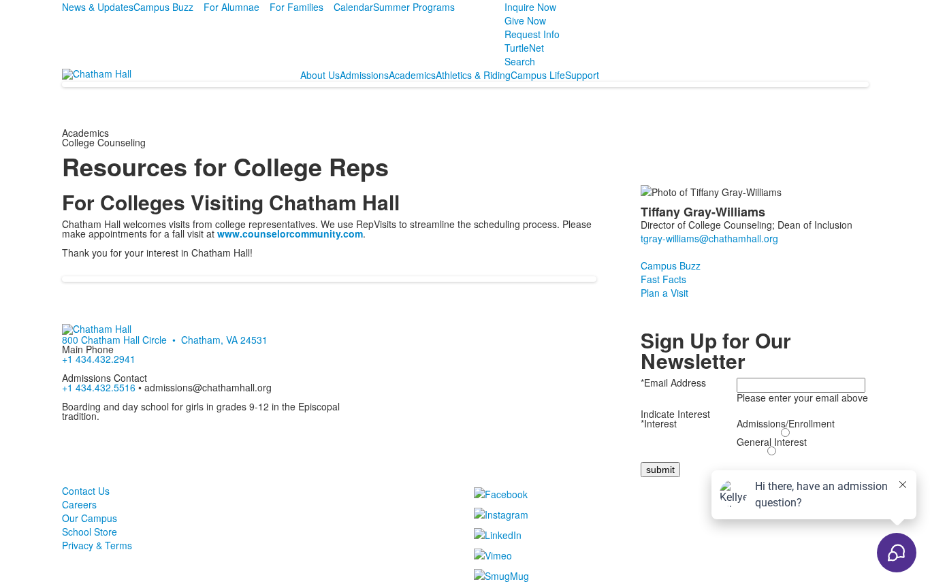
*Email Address (673, 382)
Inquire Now (530, 7)
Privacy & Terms (97, 545)
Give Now (525, 20)
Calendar (353, 7)
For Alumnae (231, 7)
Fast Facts (663, 279)
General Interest (772, 441)
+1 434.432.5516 (98, 387)
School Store (89, 531)
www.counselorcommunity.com (290, 233)
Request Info (532, 34)
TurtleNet (524, 47)
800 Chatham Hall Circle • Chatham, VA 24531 (165, 339)
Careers (79, 504)
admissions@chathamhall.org (208, 387)
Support (582, 75)
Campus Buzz (163, 7)
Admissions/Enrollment (786, 423)
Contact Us (86, 491)
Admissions (364, 75)
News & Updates (97, 7)
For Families (296, 7)
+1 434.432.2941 (98, 358)
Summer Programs (414, 7)
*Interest (659, 423)
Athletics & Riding (473, 75)
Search (519, 61)
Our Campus (89, 518)
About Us (320, 75)
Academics (412, 75)
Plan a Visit (664, 292)
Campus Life (538, 75)
